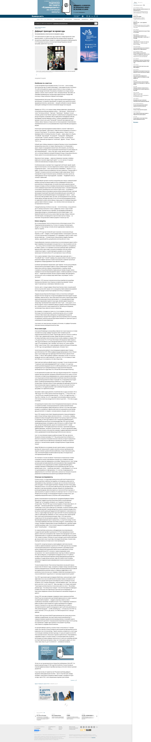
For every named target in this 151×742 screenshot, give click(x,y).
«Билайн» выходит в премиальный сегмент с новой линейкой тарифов (43, 717)
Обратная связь (72, 726)
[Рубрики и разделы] (97, 16)
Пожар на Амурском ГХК (58, 19)
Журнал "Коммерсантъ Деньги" (40, 27)
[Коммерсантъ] (38, 16)
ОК (95, 23)
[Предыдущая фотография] (36, 58)
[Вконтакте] (84, 727)
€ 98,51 (41, 19)
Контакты (50, 729)
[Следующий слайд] (97, 716)
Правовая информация (73, 727)
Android (60, 729)
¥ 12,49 (45, 19)
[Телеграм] (81, 727)
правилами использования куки (60, 23)
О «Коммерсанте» (52, 726)
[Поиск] (95, 16)
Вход (92, 16)
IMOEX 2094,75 (49, 19)
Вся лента (135, 122)
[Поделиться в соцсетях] (33, 40)
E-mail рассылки (72, 729)
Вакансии (60, 727)
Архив (49, 727)
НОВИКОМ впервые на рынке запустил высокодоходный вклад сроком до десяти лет (73, 717)
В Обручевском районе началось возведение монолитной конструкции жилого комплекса (58, 717)
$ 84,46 (38, 19)
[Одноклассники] (89, 727)
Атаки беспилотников (68, 19)
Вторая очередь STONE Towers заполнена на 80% (87, 717)
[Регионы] (87, 16)
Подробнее (93, 737)
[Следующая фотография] (76, 58)
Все (44, 712)
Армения (91, 19)
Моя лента (140, 2)
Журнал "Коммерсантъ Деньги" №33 (42, 683)
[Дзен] (86, 727)
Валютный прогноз (85, 19)
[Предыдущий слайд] (35, 716)
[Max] (94, 727)
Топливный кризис (77, 19)
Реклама (60, 726)
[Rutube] (91, 727)
